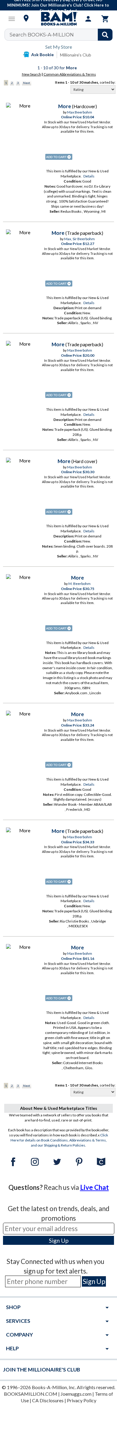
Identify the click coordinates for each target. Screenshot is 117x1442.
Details (88, 176)
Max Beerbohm (79, 112)
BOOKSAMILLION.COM (30, 1394)
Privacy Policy (81, 1400)
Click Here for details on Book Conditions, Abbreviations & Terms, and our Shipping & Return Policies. (59, 1140)
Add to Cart (59, 157)
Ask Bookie (42, 54)
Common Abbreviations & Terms (70, 74)
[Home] (58, 19)
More (64, 106)
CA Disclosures (48, 1400)
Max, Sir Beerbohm (79, 239)
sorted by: (108, 82)
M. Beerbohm (79, 583)
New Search (31, 74)
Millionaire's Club (75, 54)
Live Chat (94, 1187)
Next (26, 83)
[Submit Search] (105, 35)
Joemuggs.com (76, 1394)
